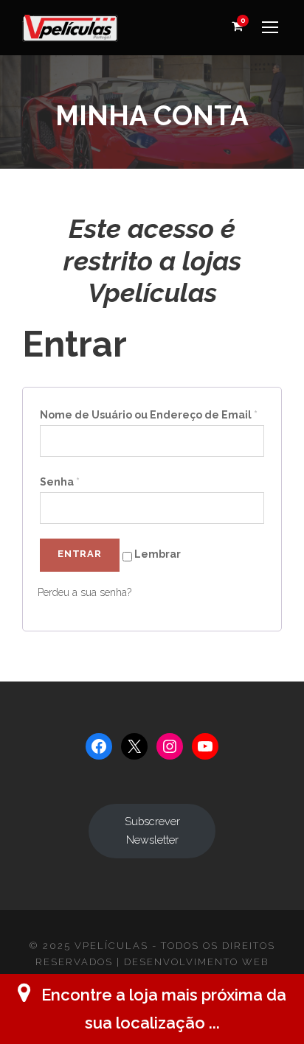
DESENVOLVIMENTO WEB (196, 961)
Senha (60, 482)
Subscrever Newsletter (152, 830)
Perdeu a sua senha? (84, 592)
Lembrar (156, 554)
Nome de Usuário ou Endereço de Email (149, 415)
